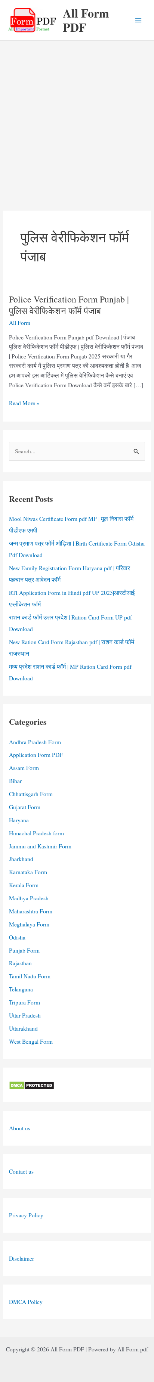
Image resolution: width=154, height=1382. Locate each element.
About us (19, 1128)
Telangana (21, 989)
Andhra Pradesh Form (35, 742)
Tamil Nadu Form (29, 976)
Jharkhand (21, 859)
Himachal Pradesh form (36, 833)
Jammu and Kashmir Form (40, 846)
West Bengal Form (31, 1041)
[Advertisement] (77, 121)
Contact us (21, 1171)
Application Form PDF (36, 754)
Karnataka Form (28, 872)
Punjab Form (24, 950)
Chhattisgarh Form (31, 794)
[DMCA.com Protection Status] (31, 1084)
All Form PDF (86, 20)
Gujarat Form (24, 807)
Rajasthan (20, 963)
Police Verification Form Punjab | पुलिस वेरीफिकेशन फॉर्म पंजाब (69, 305)
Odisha (17, 937)
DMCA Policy (26, 1301)
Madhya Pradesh (29, 898)
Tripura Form (24, 1002)
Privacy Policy (26, 1215)
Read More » (24, 403)
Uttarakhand (23, 1028)
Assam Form (24, 767)
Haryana (19, 820)
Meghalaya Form (29, 924)
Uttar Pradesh (25, 1015)
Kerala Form (23, 885)
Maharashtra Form (30, 911)
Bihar (15, 781)
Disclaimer (21, 1258)
